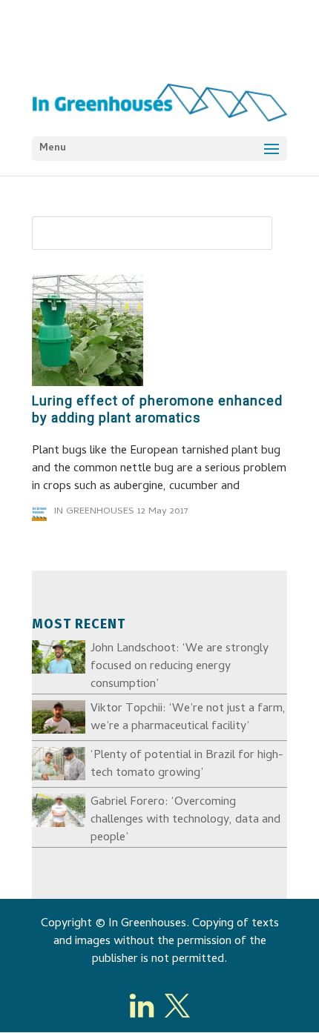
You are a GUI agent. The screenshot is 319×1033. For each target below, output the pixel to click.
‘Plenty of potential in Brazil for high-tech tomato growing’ (187, 764)
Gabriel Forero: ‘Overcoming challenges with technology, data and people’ (185, 820)
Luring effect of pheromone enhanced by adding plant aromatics (157, 409)
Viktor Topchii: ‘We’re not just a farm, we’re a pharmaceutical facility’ (188, 718)
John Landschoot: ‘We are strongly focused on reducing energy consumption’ (180, 667)
